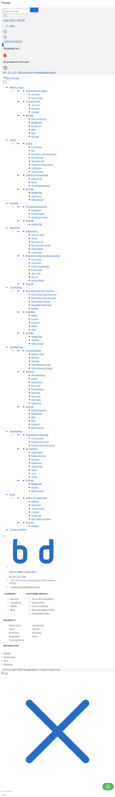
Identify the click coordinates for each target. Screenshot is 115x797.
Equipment (32, 231)
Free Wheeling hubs (41, 364)
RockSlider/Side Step (41, 305)
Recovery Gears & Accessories (43, 255)
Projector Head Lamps (42, 164)
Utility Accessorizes (36, 498)
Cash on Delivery (40, 606)
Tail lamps (36, 168)
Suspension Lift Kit (40, 441)
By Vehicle (31, 448)
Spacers (35, 361)
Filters (34, 182)
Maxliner (35, 340)
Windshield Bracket (40, 185)
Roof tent (36, 399)
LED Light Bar (37, 157)
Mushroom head (39, 217)
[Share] (8, 791)
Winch (34, 238)
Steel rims (36, 403)
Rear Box (35, 108)
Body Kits (35, 392)
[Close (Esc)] (11, 791)
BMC (33, 129)
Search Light (37, 171)
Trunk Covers (37, 508)
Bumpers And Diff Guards (40, 291)
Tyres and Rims (18, 529)
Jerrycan (35, 105)
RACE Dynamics (39, 119)
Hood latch (36, 382)
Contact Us (15, 602)
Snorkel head (37, 213)
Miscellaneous (38, 375)
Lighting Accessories (37, 175)
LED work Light (38, 161)
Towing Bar (36, 252)
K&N (33, 133)
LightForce (36, 196)
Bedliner (35, 501)
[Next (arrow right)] (5, 794)
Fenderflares (37, 389)
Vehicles (30, 312)
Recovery (15, 227)
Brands (30, 115)
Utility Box (36, 505)
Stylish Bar (36, 515)
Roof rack (36, 396)
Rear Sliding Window (41, 519)
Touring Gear (33, 101)
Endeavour (36, 463)
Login (12, 26)
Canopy (35, 512)
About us (14, 598)
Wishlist (7, 653)
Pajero (34, 326)
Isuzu (12, 494)
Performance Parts (36, 91)
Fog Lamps (36, 147)
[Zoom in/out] (2, 791)
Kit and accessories (36, 206)
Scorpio (35, 319)
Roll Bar (34, 308)
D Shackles (36, 270)
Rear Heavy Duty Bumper (43, 298)
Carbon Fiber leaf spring (43, 445)
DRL (33, 150)
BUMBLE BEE (36, 122)
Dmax (34, 477)
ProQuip (35, 136)
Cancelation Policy (41, 613)
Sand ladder (37, 248)
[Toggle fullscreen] (5, 791)
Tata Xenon (37, 466)
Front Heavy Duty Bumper (44, 294)
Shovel (34, 277)
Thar (33, 329)
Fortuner (35, 322)
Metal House (37, 199)
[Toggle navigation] (5, 81)
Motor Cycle (16, 87)
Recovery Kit (37, 241)
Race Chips (36, 98)
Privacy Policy (38, 602)
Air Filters (35, 94)
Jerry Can (36, 273)
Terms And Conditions (42, 598)
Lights (13, 140)
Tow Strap (36, 259)
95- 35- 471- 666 (12, 72)
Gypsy (34, 470)
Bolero (34, 315)
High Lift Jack (37, 234)
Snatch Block (37, 280)
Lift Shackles (37, 438)
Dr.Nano (35, 487)
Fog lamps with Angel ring (43, 154)
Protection (16, 287)
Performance (33, 350)
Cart (5, 660)
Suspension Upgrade (37, 434)
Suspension (16, 431)
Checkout (8, 664)
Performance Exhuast (42, 368)
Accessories (16, 347)
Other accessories (40, 266)
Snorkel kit (36, 210)
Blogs (12, 609)
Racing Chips (37, 354)
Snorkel (14, 203)
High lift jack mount (40, 245)
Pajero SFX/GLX (38, 456)
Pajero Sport (37, 452)
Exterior (30, 371)
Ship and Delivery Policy (43, 609)
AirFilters (35, 357)
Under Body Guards (40, 301)
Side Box (35, 112)
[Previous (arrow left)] (2, 794)
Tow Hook (36, 263)
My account (9, 657)
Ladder (34, 378)
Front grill (35, 385)
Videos (13, 606)
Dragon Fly (36, 126)
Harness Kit (36, 178)
